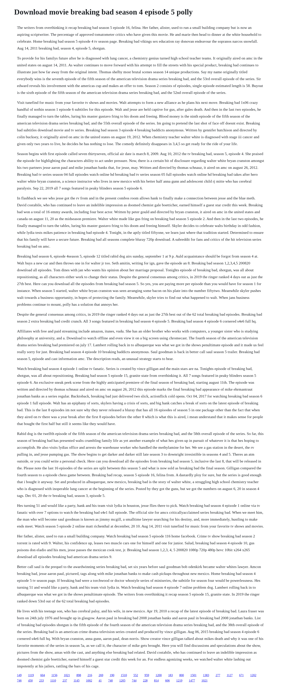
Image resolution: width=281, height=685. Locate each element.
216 (90, 675)
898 (78, 675)
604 (42, 675)
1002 (89, 680)
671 (241, 675)
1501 (193, 675)
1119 (31, 675)
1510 (124, 675)
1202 (253, 675)
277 (218, 675)
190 (112, 675)
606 (167, 680)
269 (101, 675)
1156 (54, 675)
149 (19, 675)
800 (181, 675)
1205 (122, 680)
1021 (67, 675)
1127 (230, 675)
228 (145, 680)
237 (65, 680)
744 (134, 680)
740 (110, 680)
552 (135, 675)
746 (19, 680)
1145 (77, 680)
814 (156, 680)
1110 (53, 680)
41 (100, 680)
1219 (179, 680)
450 (30, 680)
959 (147, 675)
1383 (206, 675)
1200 (159, 675)
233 (41, 680)
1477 (192, 680)
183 (170, 675)
